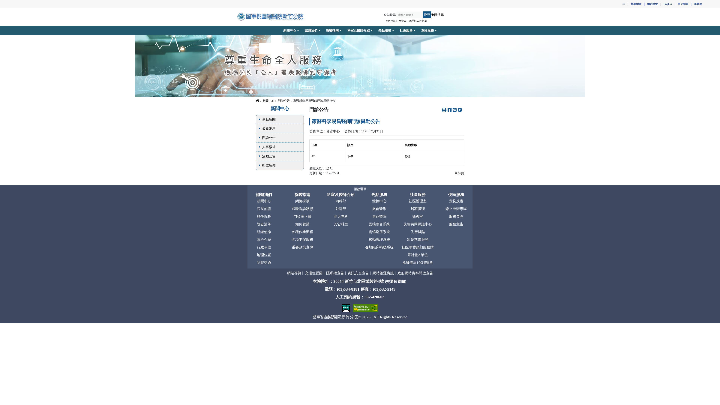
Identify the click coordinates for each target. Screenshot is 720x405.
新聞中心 (268, 100)
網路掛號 (302, 201)
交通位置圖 (314, 273)
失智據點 (418, 232)
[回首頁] (270, 17)
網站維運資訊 (383, 273)
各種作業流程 (302, 232)
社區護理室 (418, 201)
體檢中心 (379, 201)
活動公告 (269, 156)
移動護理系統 (379, 240)
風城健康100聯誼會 (417, 263)
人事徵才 (269, 147)
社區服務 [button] (406, 30)
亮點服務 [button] (384, 30)
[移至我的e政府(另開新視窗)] (346, 307)
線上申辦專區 (456, 209)
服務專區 (456, 216)
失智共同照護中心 (418, 224)
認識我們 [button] (311, 30)
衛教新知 (269, 165)
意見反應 (456, 201)
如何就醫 (302, 224)
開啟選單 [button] (360, 189)
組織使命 (264, 232)
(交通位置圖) (395, 281)
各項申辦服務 (302, 240)
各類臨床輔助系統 (379, 247)
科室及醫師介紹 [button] (358, 30)
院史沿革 (264, 224)
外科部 (340, 209)
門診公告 (284, 100)
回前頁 (459, 173)
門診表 (402, 21)
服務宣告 (456, 224)
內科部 (340, 201)
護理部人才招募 (418, 21)
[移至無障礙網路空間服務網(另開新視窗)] (365, 307)
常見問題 (683, 3)
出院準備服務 (417, 240)
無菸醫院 (379, 216)
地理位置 (264, 255)
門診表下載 (302, 216)
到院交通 (264, 263)
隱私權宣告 (335, 273)
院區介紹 (264, 240)
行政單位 (264, 247)
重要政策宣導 (302, 247)
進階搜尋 (437, 15)
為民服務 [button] (427, 30)
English (668, 3)
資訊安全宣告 (358, 273)
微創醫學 (379, 209)
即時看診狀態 (302, 209)
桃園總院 (636, 3)
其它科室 (341, 224)
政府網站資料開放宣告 (415, 273)
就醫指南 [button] (332, 30)
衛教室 (417, 216)
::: (623, 3)
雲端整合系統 (379, 224)
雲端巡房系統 (379, 232)
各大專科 (341, 216)
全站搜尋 (390, 14)
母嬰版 (698, 3)
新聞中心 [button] (289, 30)
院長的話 (264, 209)
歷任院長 (264, 216)
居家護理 (418, 209)
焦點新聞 (269, 119)
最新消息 (269, 128)
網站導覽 (652, 3)
